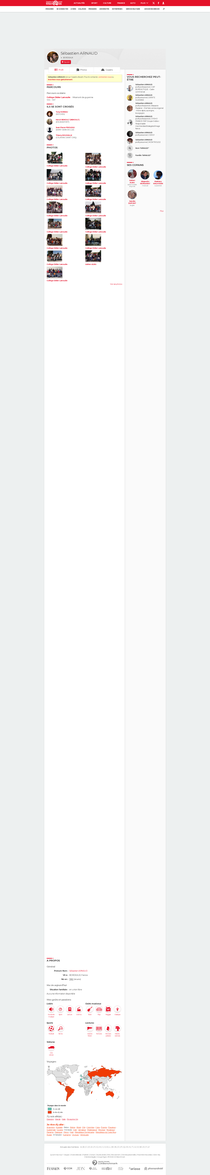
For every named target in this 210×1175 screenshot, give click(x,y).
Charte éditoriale (76, 1155)
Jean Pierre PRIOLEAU (65, 127)
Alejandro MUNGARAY (145, 182)
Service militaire (133, 9)
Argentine (51, 1127)
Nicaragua (110, 1130)
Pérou (66, 1132)
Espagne (50, 1119)
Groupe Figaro (102, 1157)
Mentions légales (90, 1157)
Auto (133, 3)
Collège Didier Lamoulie (58, 97)
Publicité (85, 1155)
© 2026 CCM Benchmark (116, 1157)
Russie (49, 1135)
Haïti (71, 1132)
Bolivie (72, 1127)
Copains (109, 70)
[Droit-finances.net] (93, 1168)
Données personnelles (129, 1155)
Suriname (67, 1135)
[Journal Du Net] (80, 1168)
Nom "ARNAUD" (142, 148)
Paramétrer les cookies (144, 1155)
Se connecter (62, 9)
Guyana (60, 1130)
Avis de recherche (151, 9)
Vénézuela (84, 1135)
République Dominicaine (84, 1132)
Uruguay (75, 1135)
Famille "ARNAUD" (143, 155)
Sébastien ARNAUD (143, 85)
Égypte (104, 1127)
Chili (83, 1127)
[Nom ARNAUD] (130, 148)
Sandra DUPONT (132, 202)
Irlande (57, 1119)
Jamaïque (82, 1130)
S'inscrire (49, 9)
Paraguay (58, 1132)
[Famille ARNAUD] (130, 155)
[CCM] (67, 1168)
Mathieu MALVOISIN (158, 182)
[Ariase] (135, 1168)
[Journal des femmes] (53, 1168)
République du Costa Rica (106, 1132)
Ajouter (67, 62)
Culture (107, 3)
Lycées (73, 9)
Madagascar (92, 1130)
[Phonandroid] (153, 1168)
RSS (108, 1155)
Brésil (79, 1127)
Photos (83, 70)
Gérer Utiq (156, 1155)
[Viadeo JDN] (120, 1168)
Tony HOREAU (62, 112)
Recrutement (115, 1155)
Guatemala (51, 1130)
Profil (61, 70)
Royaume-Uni (72, 1119)
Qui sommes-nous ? (56, 1155)
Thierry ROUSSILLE (64, 135)
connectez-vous (104, 77)
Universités (104, 9)
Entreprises (117, 9)
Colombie (90, 1127)
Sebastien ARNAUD (143, 140)
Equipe (67, 1155)
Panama (50, 1132)
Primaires (92, 9)
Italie (64, 1119)
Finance (121, 3)
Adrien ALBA (90, 264)
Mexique (101, 1130)
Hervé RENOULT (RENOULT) (67, 120)
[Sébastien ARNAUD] (53, 57)
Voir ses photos (116, 284)
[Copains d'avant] (107, 1168)
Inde (75, 1130)
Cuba (98, 1127)
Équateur (112, 1127)
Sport (94, 3)
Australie (59, 1127)
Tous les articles (101, 1155)
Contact (92, 1155)
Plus (143, 3)
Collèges (82, 9)
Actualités (79, 3)
